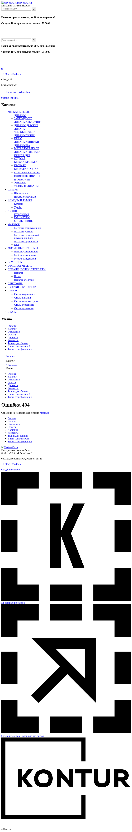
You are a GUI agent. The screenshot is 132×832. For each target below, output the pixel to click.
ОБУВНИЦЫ (15, 262)
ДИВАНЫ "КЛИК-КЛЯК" (24, 137)
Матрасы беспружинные (27, 228)
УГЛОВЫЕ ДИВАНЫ (26, 186)
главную (44, 412)
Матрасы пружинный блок (26, 243)
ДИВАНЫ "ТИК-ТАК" (27, 151)
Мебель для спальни (25, 255)
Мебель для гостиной (26, 251)
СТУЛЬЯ (12, 311)
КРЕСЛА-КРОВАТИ (25, 161)
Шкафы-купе (21, 193)
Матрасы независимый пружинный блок (26, 236)
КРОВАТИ (20, 165)
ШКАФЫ (13, 189)
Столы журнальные (25, 294)
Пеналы (18, 272)
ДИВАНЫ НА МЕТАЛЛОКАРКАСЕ (26, 147)
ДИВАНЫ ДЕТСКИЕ (26, 125)
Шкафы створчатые (25, 196)
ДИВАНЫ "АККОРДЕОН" (23, 117)
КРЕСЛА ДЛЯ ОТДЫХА (22, 157)
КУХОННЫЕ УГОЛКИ (27, 172)
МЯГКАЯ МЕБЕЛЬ (18, 111)
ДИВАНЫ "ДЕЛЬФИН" (27, 121)
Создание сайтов (10, 736)
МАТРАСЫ (14, 224)
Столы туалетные (23, 308)
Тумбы (18, 207)
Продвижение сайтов (32, 736)
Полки (17, 276)
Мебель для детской (25, 258)
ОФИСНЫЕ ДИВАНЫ (27, 176)
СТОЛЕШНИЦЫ (23, 220)
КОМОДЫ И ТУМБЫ (20, 200)
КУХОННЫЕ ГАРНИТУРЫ (22, 216)
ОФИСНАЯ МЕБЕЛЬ (20, 265)
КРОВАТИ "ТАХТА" (26, 169)
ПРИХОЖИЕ (15, 283)
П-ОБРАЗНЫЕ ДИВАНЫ (22, 181)
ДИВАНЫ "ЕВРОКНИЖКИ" (24, 130)
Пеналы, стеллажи (24, 280)
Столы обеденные (24, 304)
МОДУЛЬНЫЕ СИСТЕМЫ (23, 248)
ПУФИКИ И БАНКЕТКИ (22, 287)
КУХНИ (12, 210)
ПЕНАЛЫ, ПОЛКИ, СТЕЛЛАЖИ (27, 269)
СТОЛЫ (12, 290)
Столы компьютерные (26, 301)
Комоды (18, 203)
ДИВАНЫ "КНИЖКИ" (27, 141)
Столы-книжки (22, 297)
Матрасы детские (23, 231)
